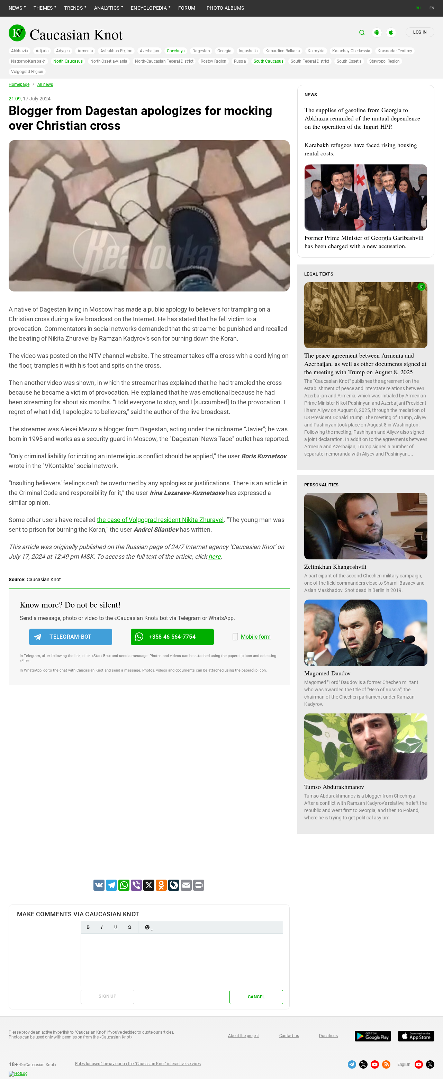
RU (418, 8)
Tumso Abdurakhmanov (334, 786)
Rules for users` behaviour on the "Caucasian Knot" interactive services (138, 1063)
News (15, 8)
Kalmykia (316, 50)
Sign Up (107, 996)
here (214, 556)
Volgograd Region (27, 71)
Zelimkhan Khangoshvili (335, 566)
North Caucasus (68, 61)
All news (45, 84)
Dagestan (201, 50)
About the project (243, 1035)
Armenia (85, 50)
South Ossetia (349, 61)
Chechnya (176, 50)
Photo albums (225, 8)
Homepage (19, 84)
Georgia (224, 50)
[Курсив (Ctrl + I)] (102, 927)
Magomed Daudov (327, 673)
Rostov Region (213, 61)
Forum (186, 8)
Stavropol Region (384, 61)
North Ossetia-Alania (108, 61)
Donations (328, 1035)
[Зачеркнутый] (129, 927)
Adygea (63, 50)
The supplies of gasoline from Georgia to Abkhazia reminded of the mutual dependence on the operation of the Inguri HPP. (362, 118)
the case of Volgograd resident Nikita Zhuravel (160, 519)
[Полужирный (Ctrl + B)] (88, 927)
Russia (240, 61)
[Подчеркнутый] (116, 927)
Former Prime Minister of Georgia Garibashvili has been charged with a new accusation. (364, 241)
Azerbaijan (149, 50)
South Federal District (310, 61)
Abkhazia (19, 50)
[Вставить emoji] (147, 927)
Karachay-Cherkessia (351, 50)
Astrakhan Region (116, 50)
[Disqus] (149, 791)
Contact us (289, 1035)
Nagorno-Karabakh (28, 61)
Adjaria (42, 50)
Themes (43, 8)
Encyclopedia (149, 8)
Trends (73, 8)
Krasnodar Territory (395, 50)
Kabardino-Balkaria (282, 50)
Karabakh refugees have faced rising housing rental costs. (361, 149)
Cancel (256, 996)
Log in (420, 32)
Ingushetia (248, 50)
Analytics (106, 8)
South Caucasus (268, 61)
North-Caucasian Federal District (164, 61)
